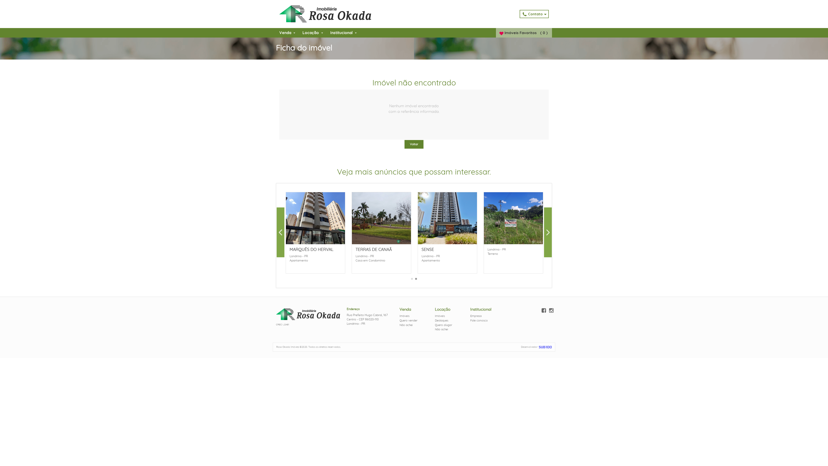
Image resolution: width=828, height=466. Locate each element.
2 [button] (416, 280)
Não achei (406, 325)
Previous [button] (280, 232)
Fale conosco (479, 320)
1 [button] (412, 280)
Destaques (441, 320)
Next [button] (548, 232)
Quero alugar (443, 325)
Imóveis (404, 316)
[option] (315, 232)
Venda (285, 32)
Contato (536, 14)
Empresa (476, 316)
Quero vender (408, 320)
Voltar (414, 144)
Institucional (342, 32)
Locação (311, 32)
